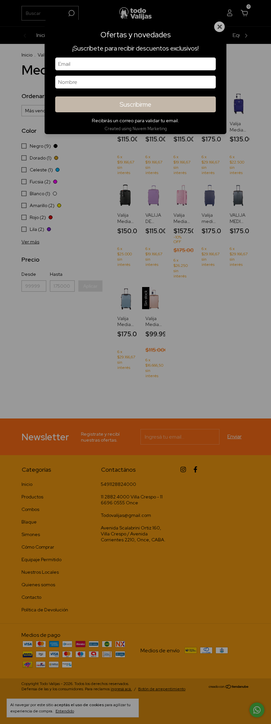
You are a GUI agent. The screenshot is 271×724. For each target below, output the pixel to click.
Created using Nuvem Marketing (135, 128)
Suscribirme (135, 104)
